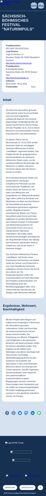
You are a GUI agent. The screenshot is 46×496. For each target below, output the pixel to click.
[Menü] (34, 5)
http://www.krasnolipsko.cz (17, 78)
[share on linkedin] (32, 413)
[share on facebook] (7, 413)
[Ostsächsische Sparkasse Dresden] (23, 463)
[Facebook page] (13, 476)
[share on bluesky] (19, 413)
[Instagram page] (32, 476)
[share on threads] (13, 413)
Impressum (10, 488)
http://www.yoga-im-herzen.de (19, 63)
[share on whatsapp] (39, 413)
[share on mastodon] (26, 413)
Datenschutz (27, 488)
